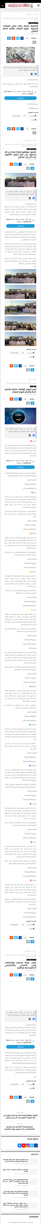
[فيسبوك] (35, 74)
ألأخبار (30, 23)
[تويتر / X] (31, 74)
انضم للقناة (20, 98)
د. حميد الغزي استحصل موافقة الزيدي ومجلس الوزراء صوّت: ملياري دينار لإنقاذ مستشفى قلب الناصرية (15, 1205)
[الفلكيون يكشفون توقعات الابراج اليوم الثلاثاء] (33, 1172)
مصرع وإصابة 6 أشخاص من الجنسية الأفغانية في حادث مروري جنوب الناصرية (20, 1128)
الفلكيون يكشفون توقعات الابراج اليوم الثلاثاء (15, 1170)
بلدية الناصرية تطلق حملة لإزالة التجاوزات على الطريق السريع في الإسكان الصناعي (15, 1160)
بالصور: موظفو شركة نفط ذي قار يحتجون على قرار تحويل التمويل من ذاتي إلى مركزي (20, 1116)
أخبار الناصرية (35, 23)
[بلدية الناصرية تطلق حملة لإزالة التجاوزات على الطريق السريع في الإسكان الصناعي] (33, 1162)
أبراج (35, 386)
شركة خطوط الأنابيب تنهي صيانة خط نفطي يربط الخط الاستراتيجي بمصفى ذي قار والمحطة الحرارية (15, 1181)
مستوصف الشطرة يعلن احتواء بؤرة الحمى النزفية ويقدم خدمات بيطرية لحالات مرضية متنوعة (15, 1193)
